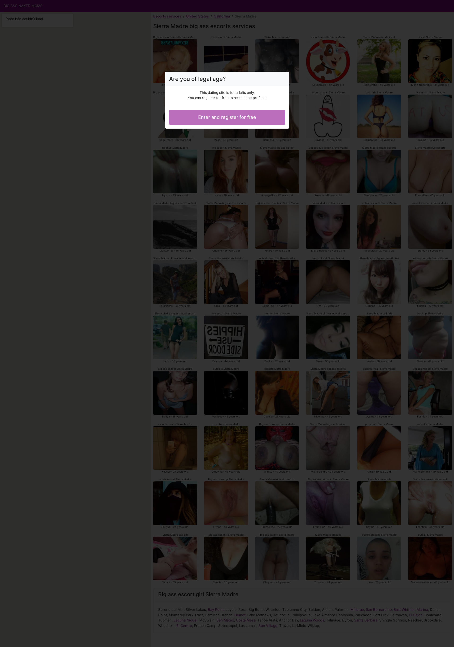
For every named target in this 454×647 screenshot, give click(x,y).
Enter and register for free (227, 117)
